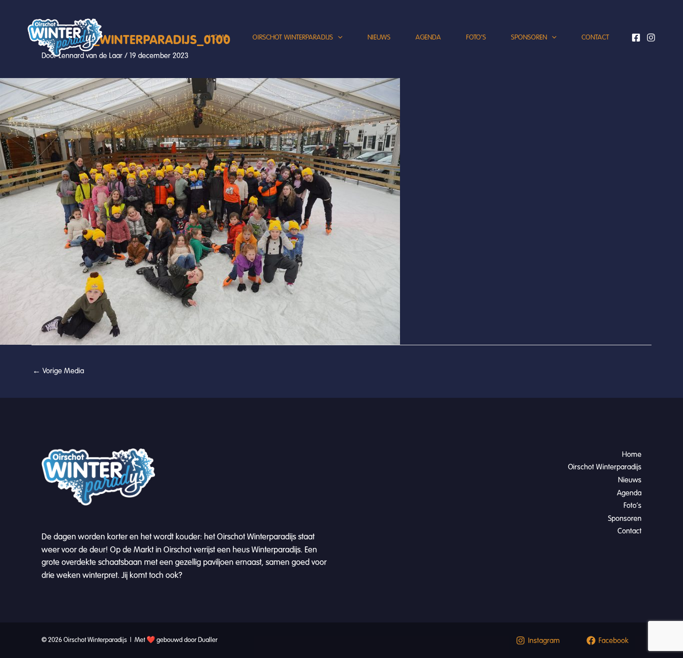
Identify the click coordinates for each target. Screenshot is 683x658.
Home (218, 37)
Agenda (428, 37)
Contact (595, 37)
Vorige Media (58, 370)
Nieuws (379, 37)
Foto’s (476, 37)
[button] (337, 38)
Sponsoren (529, 37)
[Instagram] (651, 37)
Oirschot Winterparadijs (292, 37)
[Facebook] (636, 37)
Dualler (208, 640)
